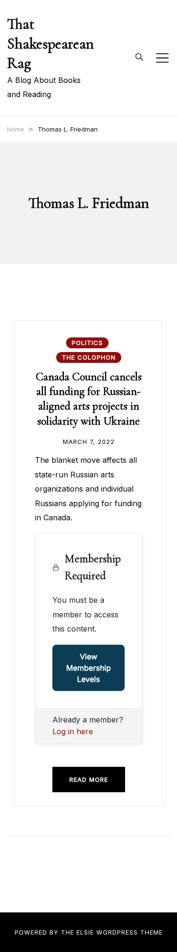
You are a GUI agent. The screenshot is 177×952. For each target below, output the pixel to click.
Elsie (85, 932)
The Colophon (89, 357)
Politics (87, 342)
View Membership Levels (88, 668)
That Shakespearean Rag (50, 43)
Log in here (72, 731)
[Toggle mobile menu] (162, 58)
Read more (88, 779)
